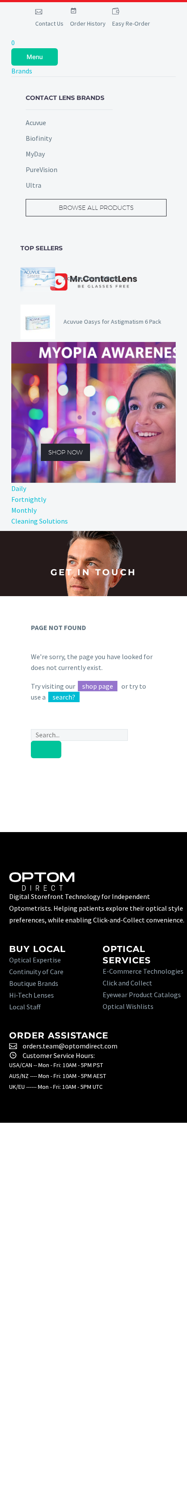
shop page (97, 686)
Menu (35, 56)
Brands (21, 70)
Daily (18, 488)
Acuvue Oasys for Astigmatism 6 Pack (112, 321)
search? (64, 697)
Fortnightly (28, 499)
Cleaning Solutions (39, 521)
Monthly (24, 510)
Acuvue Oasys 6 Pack (90, 278)
